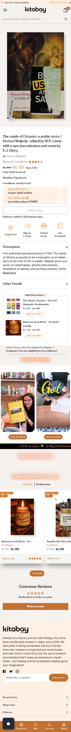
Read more (9, 272)
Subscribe (58, 677)
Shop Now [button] (9, 705)
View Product (18, 437)
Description (11, 247)
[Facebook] (4, 671)
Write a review (35, 606)
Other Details (12, 284)
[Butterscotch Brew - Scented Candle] (22, 525)
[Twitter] (10, 671)
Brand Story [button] (10, 697)
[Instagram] (17, 671)
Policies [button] (7, 712)
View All (37, 573)
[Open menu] (8, 10)
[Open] (8, 723)
